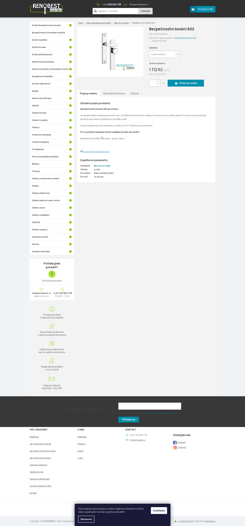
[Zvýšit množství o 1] (159, 81)
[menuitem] (52, 25)
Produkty (82, 444)
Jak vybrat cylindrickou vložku (43, 451)
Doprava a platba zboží (40, 479)
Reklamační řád (36, 472)
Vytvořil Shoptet (185, 521)
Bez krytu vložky (102, 165)
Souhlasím (159, 510)
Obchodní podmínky (38, 465)
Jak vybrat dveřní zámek (40, 444)
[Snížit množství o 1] (159, 84)
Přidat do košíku (188, 83)
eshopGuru (210, 521)
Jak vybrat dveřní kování (40, 458)
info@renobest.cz (41, 293)
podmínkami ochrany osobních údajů (161, 412)
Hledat (145, 11)
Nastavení (86, 519)
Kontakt (33, 493)
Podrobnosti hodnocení (185, 38)
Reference (34, 437)
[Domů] (81, 23)
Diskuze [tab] (135, 93)
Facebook (181, 442)
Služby (81, 451)
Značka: (159, 40)
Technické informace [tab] (114, 93)
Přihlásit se (128, 419)
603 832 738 (65, 293)
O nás (80, 458)
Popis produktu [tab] (88, 93)
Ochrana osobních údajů (40, 486)
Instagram (182, 447)
